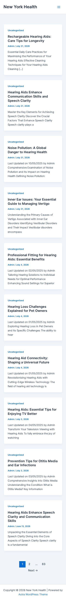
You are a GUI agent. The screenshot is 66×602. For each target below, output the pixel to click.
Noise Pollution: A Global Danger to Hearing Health (27, 150)
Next (33, 570)
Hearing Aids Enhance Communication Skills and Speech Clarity (28, 96)
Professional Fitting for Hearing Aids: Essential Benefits (32, 257)
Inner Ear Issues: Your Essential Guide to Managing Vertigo (32, 201)
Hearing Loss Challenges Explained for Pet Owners (27, 309)
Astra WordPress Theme (33, 594)
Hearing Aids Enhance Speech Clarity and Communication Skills (31, 516)
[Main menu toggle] (58, 7)
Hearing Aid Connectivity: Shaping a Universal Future (28, 360)
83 (43, 564)
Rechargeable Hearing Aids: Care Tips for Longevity (29, 39)
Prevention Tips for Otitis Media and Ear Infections (33, 463)
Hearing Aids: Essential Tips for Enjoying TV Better (32, 411)
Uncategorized (16, 30)
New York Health (20, 6)
